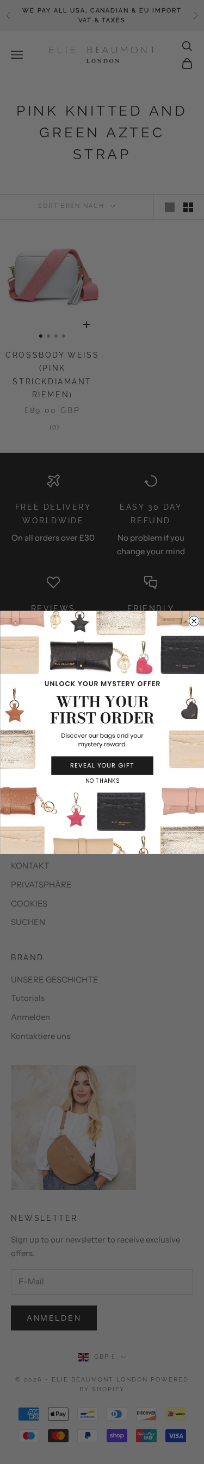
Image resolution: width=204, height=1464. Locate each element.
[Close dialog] (194, 621)
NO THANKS (102, 780)
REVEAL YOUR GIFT (102, 765)
